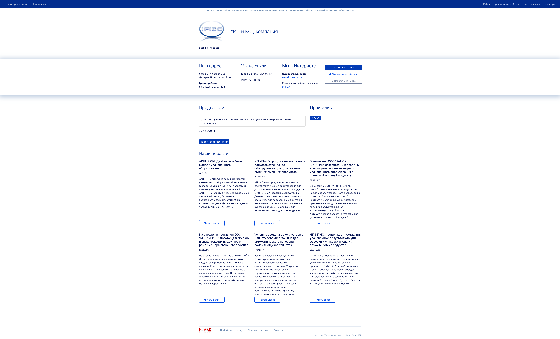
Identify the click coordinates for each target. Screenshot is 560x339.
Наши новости (41, 4)
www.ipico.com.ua (528, 4)
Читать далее (212, 223)
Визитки (278, 330)
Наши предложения (17, 4)
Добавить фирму (233, 330)
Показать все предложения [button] (214, 141)
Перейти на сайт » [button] (343, 67)
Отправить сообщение (344, 74)
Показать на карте (344, 80)
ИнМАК (487, 4)
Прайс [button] (316, 118)
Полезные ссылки (258, 330)
